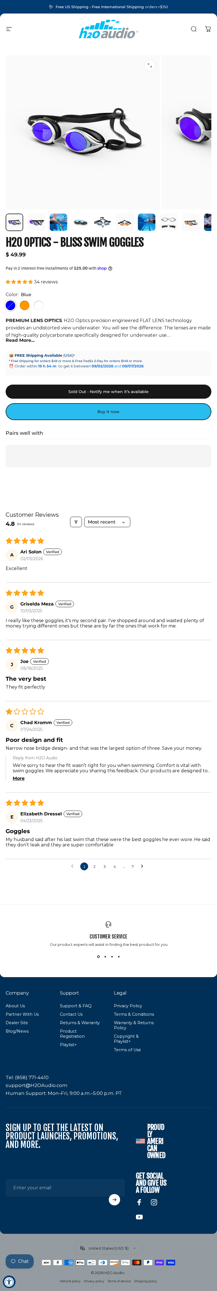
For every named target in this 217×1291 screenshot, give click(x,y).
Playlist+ (68, 1044)
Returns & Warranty (80, 1022)
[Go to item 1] (36, 222)
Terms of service (119, 1281)
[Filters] (76, 522)
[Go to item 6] (146, 222)
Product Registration (72, 1034)
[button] (20, 282)
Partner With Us (22, 1014)
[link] (27, 1078)
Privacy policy (94, 1281)
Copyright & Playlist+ (126, 1039)
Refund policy (70, 1281)
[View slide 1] (98, 956)
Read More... (20, 340)
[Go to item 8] (190, 222)
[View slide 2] (105, 956)
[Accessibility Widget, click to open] (9, 1282)
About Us (15, 1005)
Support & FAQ (76, 1005)
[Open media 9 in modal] (149, 65)
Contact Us (71, 1014)
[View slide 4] (118, 956)
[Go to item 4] (102, 222)
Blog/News (17, 1031)
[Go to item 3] (80, 222)
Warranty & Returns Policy (134, 1025)
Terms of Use (127, 1049)
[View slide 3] (111, 956)
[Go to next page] (143, 866)
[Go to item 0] (14, 222)
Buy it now (108, 411)
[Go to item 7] (168, 222)
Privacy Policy (128, 1005)
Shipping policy (145, 1281)
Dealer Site (17, 1022)
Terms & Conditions (134, 1014)
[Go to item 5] (124, 222)
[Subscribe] (114, 1199)
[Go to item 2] (58, 222)
